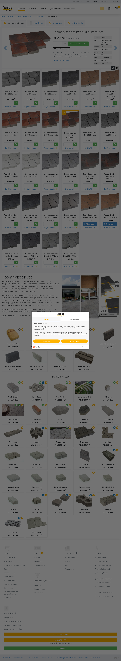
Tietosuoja (85, 347)
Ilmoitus (46, 319)
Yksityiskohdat (74, 319)
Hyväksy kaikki (74, 341)
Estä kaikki (46, 341)
